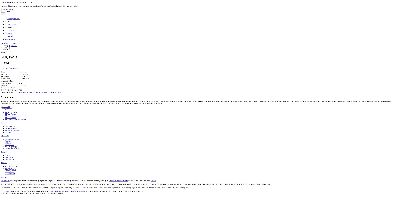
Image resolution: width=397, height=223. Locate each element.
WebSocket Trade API (12, 130)
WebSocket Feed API (12, 128)
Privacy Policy (9, 172)
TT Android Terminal (12, 116)
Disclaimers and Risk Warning (74, 191)
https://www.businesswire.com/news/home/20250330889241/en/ (40, 92)
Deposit (7, 141)
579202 (153, 181)
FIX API (8, 132)
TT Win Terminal (10, 114)
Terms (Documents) (11, 166)
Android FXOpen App (12, 148)
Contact (7, 155)
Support (3, 152)
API (2, 123)
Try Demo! (4, 43)
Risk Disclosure (10, 174)
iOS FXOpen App (11, 147)
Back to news (14, 68)
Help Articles (9, 157)
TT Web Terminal (11, 112)
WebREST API (10, 127)
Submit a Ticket (10, 159)
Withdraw (8, 143)
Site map (4, 177)
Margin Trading (10, 39)
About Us (4, 163)
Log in (3, 52)
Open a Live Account (12, 139)
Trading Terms (9, 168)
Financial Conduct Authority (118, 181)
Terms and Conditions (53, 191)
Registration (13, 46)
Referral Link (9, 145)
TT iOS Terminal (10, 118)
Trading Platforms (7, 109)
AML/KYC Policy (11, 170)
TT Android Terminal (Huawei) (15, 119)
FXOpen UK (5, 181)
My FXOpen (5, 136)
